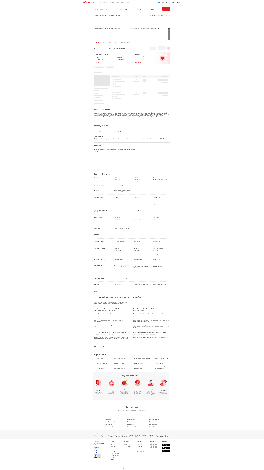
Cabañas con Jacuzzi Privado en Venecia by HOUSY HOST (162, 358)
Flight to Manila (108, 419)
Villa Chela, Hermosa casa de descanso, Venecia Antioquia (120, 363)
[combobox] (106, 9)
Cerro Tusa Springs (159, 363)
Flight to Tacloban (153, 424)
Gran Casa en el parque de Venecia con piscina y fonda (120, 358)
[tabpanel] (132, 421)
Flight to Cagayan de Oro (110, 421)
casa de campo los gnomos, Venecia (120, 368)
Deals (112, 448)
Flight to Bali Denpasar (154, 419)
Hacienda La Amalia (138, 363)
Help (167, 2)
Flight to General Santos (110, 426)
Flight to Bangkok (131, 419)
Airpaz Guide (140, 444)
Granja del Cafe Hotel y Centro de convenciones (162, 366)
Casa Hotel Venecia (98, 358)
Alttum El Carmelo (118, 360)
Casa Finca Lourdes (98, 360)
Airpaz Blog (113, 451)
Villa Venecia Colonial (159, 368)
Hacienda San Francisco (139, 360)
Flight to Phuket (152, 421)
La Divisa (136, 366)
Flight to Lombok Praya (132, 426)
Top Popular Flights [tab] (117, 414)
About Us (113, 446)
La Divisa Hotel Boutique (119, 366)
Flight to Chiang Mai (131, 424)
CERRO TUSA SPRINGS (99, 368)
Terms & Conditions (141, 451)
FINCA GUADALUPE (159, 360)
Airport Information (115, 455)
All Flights (113, 457)
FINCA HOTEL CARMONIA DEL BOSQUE (101, 366)
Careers (112, 459)
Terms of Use (140, 449)
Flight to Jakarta (108, 424)
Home (112, 444)
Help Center (140, 448)
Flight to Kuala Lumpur (132, 421)
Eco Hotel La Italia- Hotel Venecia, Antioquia (101, 363)
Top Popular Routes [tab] (146, 414)
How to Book (140, 446)
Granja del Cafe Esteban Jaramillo (142, 358)
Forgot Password (127, 446)
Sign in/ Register (127, 444)
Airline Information (115, 453)
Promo (112, 449)
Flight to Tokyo (152, 426)
